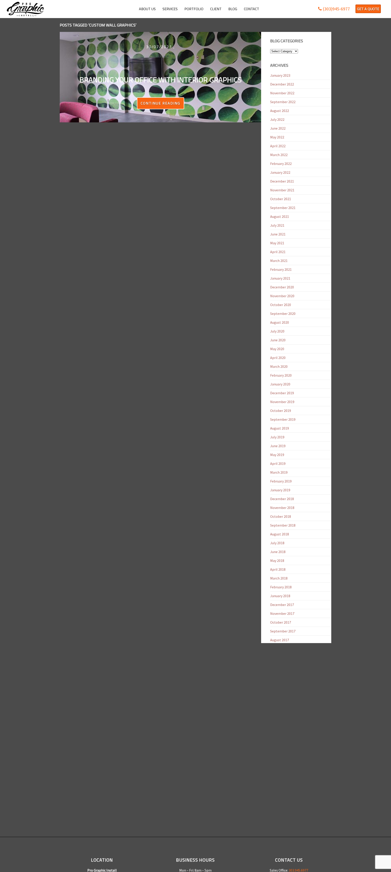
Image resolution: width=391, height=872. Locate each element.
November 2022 (282, 93)
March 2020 (279, 366)
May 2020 (277, 349)
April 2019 (278, 463)
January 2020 (280, 384)
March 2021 (279, 260)
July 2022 (277, 119)
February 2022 (281, 163)
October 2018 (280, 516)
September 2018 (283, 525)
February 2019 (281, 481)
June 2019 (278, 446)
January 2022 (280, 172)
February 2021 (281, 269)
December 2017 (282, 604)
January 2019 (280, 490)
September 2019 (283, 419)
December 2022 (282, 84)
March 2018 (279, 578)
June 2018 (278, 551)
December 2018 (282, 499)
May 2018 (277, 560)
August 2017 (279, 640)
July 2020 (277, 331)
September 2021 (283, 207)
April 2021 (278, 251)
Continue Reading (160, 103)
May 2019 (277, 454)
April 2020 (278, 357)
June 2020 (278, 340)
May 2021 (277, 243)
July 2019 (277, 437)
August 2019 (279, 428)
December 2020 (282, 287)
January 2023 (280, 75)
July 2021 (277, 225)
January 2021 (280, 278)
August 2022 (279, 110)
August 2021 (279, 216)
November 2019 (282, 401)
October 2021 (280, 199)
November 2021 (282, 190)
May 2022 (277, 137)
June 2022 (278, 128)
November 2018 (282, 507)
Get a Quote (368, 9)
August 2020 (279, 322)
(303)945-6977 (336, 9)
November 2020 (282, 296)
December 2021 (282, 181)
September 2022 (283, 102)
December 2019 (282, 393)
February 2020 (281, 375)
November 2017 (282, 613)
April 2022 (278, 146)
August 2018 (279, 534)
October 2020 (280, 304)
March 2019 (279, 472)
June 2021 (278, 234)
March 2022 (279, 154)
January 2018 (280, 596)
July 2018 (277, 543)
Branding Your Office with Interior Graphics (160, 79)
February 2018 (281, 587)
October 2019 (280, 410)
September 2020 (283, 313)
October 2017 (280, 622)
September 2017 (283, 631)
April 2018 (278, 569)
